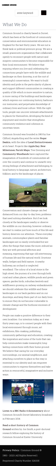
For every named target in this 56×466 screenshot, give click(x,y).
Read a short (9, 425)
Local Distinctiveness (40, 142)
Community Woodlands (16, 154)
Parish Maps (23, 150)
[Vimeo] (49, 450)
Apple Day (34, 146)
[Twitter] (44, 450)
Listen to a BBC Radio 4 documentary (23, 410)
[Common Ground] (9, 5)
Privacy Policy (11, 450)
